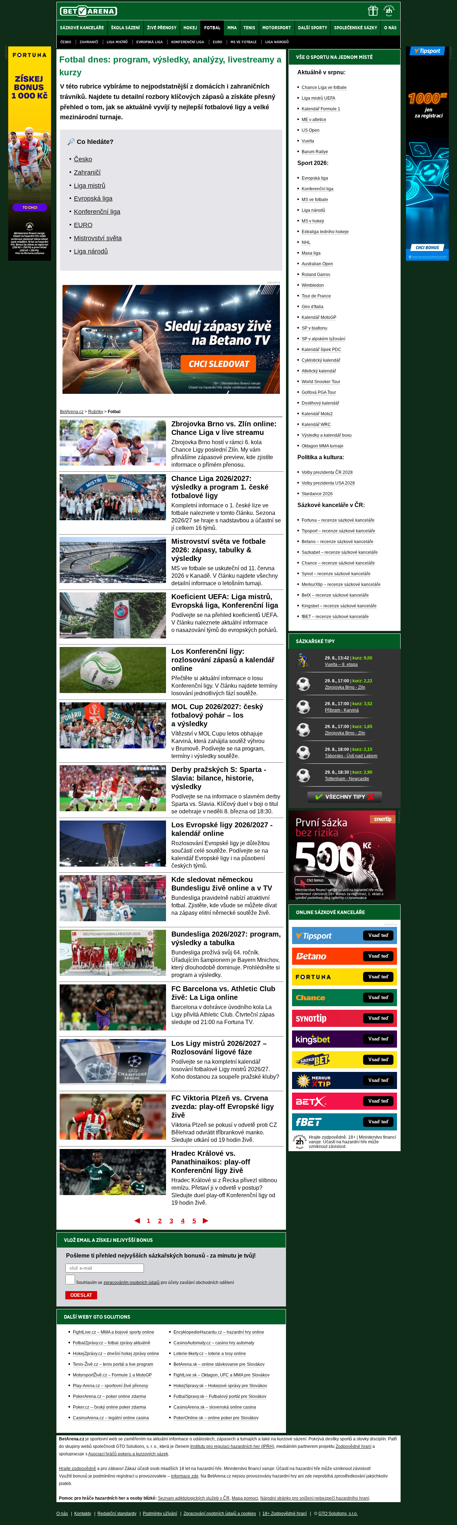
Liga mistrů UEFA (318, 98)
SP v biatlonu (314, 328)
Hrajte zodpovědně (77, 1468)
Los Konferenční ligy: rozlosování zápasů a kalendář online (223, 659)
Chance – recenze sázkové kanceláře (338, 563)
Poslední (206, 1220)
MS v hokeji (313, 221)
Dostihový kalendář (320, 403)
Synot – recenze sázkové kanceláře (336, 573)
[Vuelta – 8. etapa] (308, 661)
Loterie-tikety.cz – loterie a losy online (210, 1353)
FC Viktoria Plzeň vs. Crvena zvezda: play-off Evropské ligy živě (222, 1106)
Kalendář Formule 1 (321, 108)
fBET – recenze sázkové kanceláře (335, 616)
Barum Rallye (315, 151)
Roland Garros (316, 274)
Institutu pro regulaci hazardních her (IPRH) (232, 1446)
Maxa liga (311, 253)
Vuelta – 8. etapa (341, 664)
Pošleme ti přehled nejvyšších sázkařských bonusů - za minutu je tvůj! (161, 1255)
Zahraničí (89, 42)
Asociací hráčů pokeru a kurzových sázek (128, 1453)
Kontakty (82, 1513)
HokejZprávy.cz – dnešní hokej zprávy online (116, 1353)
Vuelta (308, 141)
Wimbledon (313, 285)
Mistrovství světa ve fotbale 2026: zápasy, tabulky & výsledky (218, 549)
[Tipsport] (427, 259)
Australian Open (317, 263)
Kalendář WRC (316, 424)
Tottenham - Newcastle (347, 778)
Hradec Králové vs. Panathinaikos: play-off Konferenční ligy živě (210, 1161)
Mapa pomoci (245, 1498)
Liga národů (277, 42)
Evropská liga (149, 42)
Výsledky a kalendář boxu (327, 435)
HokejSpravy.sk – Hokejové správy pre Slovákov (220, 1385)
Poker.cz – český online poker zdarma (109, 1407)
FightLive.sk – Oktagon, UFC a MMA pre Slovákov (222, 1375)
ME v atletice (314, 119)
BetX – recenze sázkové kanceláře (335, 595)
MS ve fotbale (244, 42)
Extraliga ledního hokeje (325, 231)
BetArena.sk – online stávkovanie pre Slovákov (219, 1364)
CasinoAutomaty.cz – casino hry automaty (214, 1342)
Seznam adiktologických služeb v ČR (194, 1498)
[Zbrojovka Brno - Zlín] (308, 683)
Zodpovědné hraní (353, 1446)
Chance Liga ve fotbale (324, 87)
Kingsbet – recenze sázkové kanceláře (339, 605)
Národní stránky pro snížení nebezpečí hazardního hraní (314, 1498)
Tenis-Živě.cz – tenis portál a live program (113, 1364)
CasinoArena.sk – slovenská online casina (215, 1407)
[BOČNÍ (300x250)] (342, 898)
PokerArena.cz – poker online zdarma (109, 1396)
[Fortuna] (29, 259)
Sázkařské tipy (315, 641)
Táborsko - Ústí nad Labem (351, 755)
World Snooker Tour (321, 381)
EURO (217, 42)
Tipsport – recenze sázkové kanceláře (338, 530)
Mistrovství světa (98, 238)
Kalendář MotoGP (319, 317)
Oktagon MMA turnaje (322, 445)
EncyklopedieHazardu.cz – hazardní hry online (219, 1332)
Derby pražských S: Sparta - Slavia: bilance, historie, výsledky (218, 778)
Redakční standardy (116, 1513)
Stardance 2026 (317, 493)
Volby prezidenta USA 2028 (328, 483)
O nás (62, 1513)
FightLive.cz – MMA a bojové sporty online (113, 1332)
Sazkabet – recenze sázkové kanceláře (340, 552)
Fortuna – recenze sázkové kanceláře (338, 520)
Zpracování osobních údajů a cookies (220, 1513)
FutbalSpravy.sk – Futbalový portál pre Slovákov (220, 1396)
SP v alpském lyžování (323, 338)
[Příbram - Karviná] (308, 706)
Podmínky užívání (160, 1513)
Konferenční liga (187, 42)
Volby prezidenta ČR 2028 (327, 472)
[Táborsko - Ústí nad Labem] (308, 752)
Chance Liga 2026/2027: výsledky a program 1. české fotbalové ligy (219, 487)
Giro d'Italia (312, 306)
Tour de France (316, 296)
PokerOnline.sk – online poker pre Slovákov (216, 1417)
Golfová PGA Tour (319, 392)
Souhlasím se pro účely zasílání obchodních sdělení (155, 1282)
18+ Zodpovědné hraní (284, 1513)
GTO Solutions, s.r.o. (338, 1513)
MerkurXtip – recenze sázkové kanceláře (341, 584)
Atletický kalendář (319, 370)
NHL (306, 242)
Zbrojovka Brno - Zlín (345, 687)
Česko (65, 42)
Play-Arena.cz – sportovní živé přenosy (110, 1385)
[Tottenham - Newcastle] (308, 775)
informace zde (185, 1476)
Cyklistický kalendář (321, 360)
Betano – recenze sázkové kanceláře (337, 541)
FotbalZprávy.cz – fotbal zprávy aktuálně (111, 1342)
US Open (311, 130)
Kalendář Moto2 (317, 413)
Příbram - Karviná (342, 710)
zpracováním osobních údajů (132, 1282)
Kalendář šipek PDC (321, 349)
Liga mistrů (117, 42)
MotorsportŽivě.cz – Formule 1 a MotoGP (112, 1375)
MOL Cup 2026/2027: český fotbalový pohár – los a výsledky (217, 715)
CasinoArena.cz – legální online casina (111, 1417)
